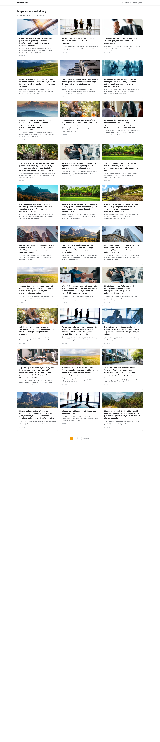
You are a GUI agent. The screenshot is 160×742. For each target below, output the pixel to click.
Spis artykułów (126, 3)
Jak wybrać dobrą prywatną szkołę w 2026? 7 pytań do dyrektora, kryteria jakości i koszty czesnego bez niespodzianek (79, 165)
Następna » (86, 438)
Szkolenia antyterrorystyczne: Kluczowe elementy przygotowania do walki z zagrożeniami (120, 40)
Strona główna (138, 3)
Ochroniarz (22, 2)
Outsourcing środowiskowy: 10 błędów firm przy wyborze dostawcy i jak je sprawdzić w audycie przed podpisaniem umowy (79, 122)
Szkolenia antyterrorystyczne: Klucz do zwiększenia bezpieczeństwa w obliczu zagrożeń (78, 40)
